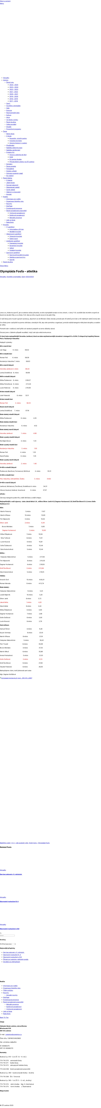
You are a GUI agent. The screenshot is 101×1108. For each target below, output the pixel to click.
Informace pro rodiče (13, 199)
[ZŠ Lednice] (50, 74)
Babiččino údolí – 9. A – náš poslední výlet (14, 843)
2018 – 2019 (13, 99)
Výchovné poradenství (17, 213)
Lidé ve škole (10, 220)
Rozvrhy (9, 204)
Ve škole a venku (12, 120)
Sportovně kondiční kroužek (19, 255)
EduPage (9, 206)
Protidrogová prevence (14, 208)
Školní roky (10, 82)
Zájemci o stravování (13, 192)
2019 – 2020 (13, 96)
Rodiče (5, 197)
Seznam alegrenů (12, 185)
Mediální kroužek (15, 231)
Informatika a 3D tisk (16, 229)
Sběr (8, 108)
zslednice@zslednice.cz (13, 1034)
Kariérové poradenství (17, 215)
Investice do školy (15, 141)
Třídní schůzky (8, 990)
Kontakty (9, 164)
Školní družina (11, 122)
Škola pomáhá (11, 166)
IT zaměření (10, 227)
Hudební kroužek (15, 250)
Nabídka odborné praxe (14, 148)
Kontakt (9, 194)
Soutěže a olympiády (13, 106)
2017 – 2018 (13, 101)
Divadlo (8, 127)
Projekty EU (10, 152)
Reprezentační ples (12, 113)
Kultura (8, 115)
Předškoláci (10, 145)
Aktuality (6, 78)
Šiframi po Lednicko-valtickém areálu (15, 959)
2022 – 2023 (13, 89)
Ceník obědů (10, 190)
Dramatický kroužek (16, 243)
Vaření (11, 248)
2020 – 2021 (13, 94)
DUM (11, 157)
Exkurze (9, 110)
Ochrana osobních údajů (14, 173)
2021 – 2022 (13, 92)
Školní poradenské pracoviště (16, 211)
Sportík (11, 260)
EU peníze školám (15, 159)
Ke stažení (9, 176)
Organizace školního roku (15, 201)
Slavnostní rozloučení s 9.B (9, 929)
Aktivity (5, 80)
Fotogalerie (10, 169)
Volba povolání (11, 124)
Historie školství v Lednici (18, 143)
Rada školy (10, 222)
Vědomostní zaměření (13, 234)
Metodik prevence (15, 218)
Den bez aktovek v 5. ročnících (11, 874)
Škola (5, 131)
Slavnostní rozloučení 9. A (9, 901)
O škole (8, 136)
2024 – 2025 (13, 85)
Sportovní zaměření (13, 253)
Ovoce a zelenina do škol (17, 155)
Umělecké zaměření (13, 241)
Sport (8, 103)
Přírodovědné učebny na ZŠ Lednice (21, 162)
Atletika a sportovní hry (17, 257)
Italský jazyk (13, 238)
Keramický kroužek (15, 246)
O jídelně (9, 180)
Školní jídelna (7, 178)
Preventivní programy (13, 129)
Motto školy (10, 134)
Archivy (2, 944)
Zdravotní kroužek (15, 236)
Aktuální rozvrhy (11, 995)
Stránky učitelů (11, 171)
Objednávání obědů (12, 187)
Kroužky (6, 225)
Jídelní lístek (10, 183)
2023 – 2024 (13, 87)
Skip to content (5, 1)
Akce (8, 117)
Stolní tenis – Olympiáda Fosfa (39, 843)
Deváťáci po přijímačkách (11, 962)
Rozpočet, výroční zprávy (18, 138)
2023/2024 (30, 277)
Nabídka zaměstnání (13, 150)
